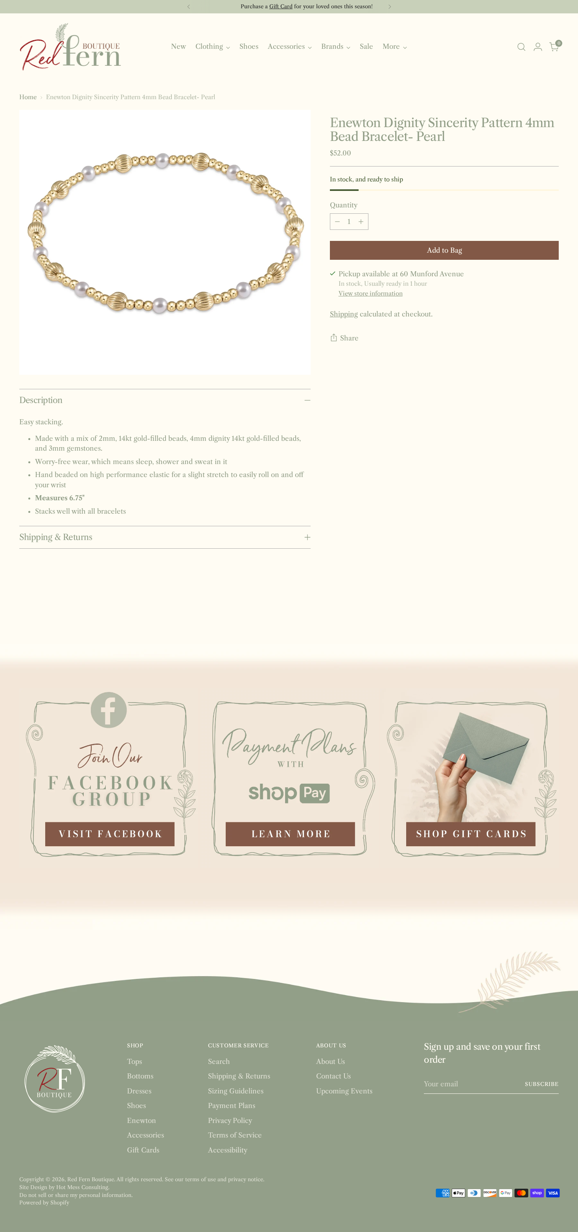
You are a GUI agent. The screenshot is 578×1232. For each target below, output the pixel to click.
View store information (371, 293)
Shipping (344, 314)
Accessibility (227, 1150)
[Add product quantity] (361, 221)
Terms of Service (235, 1135)
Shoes (136, 1106)
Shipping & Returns (239, 1076)
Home (28, 97)
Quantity (343, 205)
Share (349, 338)
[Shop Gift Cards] (469, 778)
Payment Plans (231, 1106)
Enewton (141, 1121)
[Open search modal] (521, 47)
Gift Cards (143, 1150)
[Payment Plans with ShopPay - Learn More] (289, 778)
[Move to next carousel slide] (552, 616)
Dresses (139, 1091)
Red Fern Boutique (90, 1179)
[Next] (389, 6)
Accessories (145, 1135)
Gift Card (263, 6)
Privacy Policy (230, 1121)
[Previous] (188, 6)
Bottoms (140, 1076)
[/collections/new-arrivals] (289, 659)
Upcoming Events (344, 1091)
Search (219, 1062)
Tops (134, 1062)
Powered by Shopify (44, 1202)
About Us (330, 1062)
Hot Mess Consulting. (82, 1187)
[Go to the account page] (538, 47)
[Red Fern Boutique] (70, 46)
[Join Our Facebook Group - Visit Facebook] (108, 778)
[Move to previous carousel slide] (534, 617)
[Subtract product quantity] (337, 221)
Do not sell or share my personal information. (76, 1195)
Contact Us (333, 1076)
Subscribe (542, 1084)
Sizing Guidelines (235, 1091)
